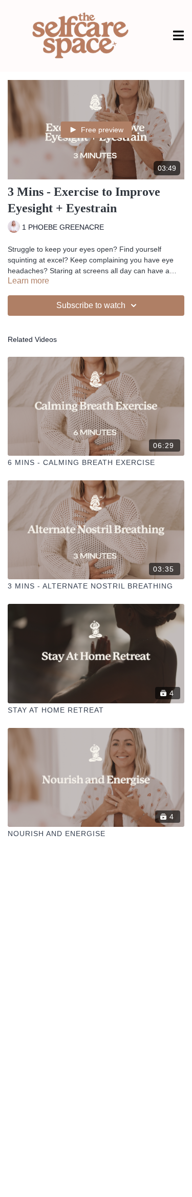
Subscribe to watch (90, 305)
